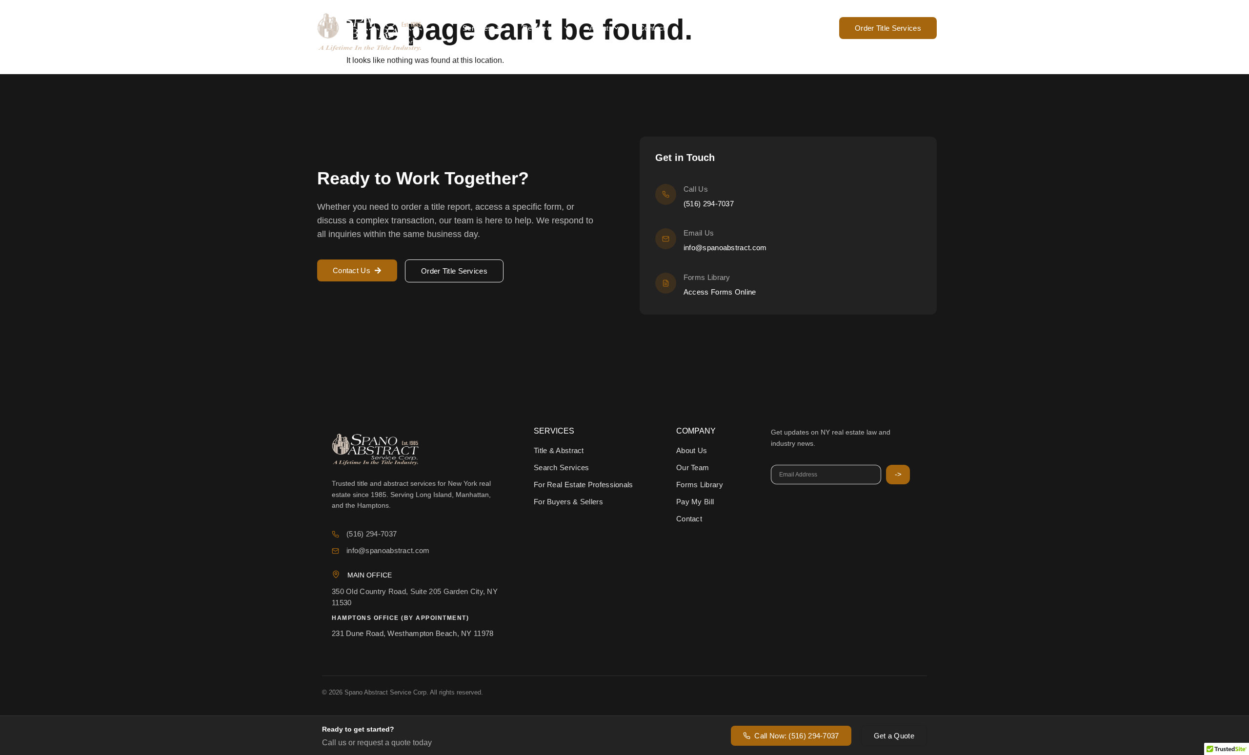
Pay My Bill (704, 28)
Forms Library (707, 277)
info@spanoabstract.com (725, 247)
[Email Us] (665, 238)
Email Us (699, 233)
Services (477, 28)
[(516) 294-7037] (335, 534)
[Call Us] (665, 194)
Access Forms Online (720, 292)
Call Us (696, 189)
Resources (541, 28)
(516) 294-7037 (802, 28)
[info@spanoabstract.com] (335, 551)
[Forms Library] (665, 283)
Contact (652, 28)
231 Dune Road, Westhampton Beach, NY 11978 (413, 633)
